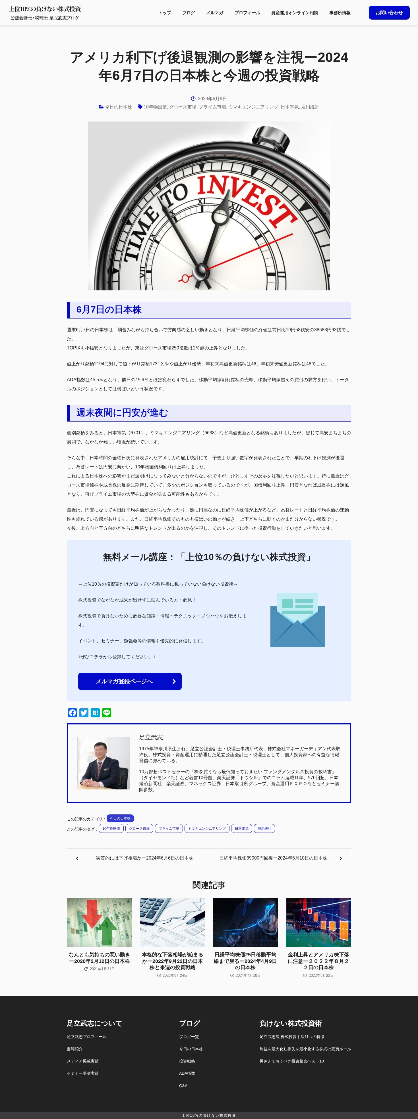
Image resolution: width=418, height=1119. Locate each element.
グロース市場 (182, 106)
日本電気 (290, 106)
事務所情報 (340, 12)
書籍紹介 (75, 1049)
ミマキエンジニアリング (253, 106)
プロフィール (247, 12)
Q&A (183, 1086)
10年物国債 (155, 106)
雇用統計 (310, 106)
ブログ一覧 (189, 1036)
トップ (164, 12)
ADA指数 (187, 1073)
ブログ (188, 12)
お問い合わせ (389, 12)
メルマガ (214, 12)
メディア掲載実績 (83, 1061)
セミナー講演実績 (83, 1073)
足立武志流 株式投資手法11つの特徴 (292, 1036)
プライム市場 (212, 106)
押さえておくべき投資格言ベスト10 (292, 1061)
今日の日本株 (118, 106)
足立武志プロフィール (87, 1036)
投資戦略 (187, 1061)
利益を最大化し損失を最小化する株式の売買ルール (305, 1049)
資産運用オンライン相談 (294, 12)
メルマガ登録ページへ (124, 681)
